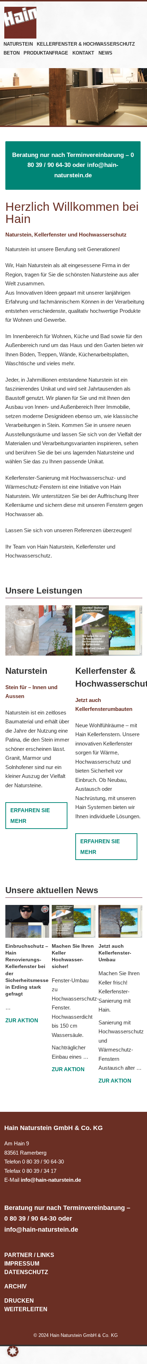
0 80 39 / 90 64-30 (30, 1218)
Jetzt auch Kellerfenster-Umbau (114, 952)
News (105, 53)
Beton (12, 53)
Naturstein (18, 44)
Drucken (19, 1301)
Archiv (15, 1286)
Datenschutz (26, 1272)
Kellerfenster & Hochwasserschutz (86, 44)
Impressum (21, 1264)
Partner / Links (29, 1255)
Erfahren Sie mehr (30, 815)
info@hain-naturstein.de (51, 1180)
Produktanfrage (46, 53)
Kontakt (83, 53)
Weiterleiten (25, 1309)
